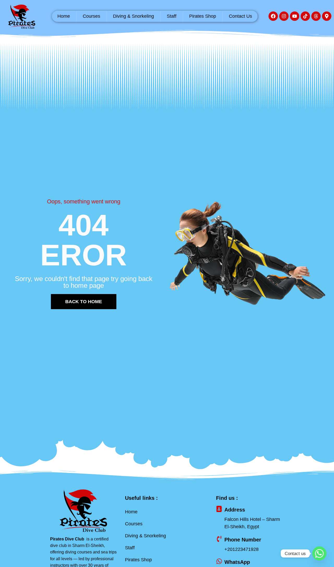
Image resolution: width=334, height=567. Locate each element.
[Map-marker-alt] (326, 16)
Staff (171, 16)
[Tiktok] (305, 16)
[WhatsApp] (219, 561)
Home (63, 16)
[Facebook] (273, 16)
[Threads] (316, 16)
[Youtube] (294, 16)
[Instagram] (284, 16)
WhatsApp (237, 562)
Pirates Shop (202, 16)
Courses (91, 16)
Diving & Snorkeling (133, 16)
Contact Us (240, 16)
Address (234, 510)
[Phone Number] (219, 539)
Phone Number (242, 540)
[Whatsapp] (319, 553)
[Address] (219, 509)
